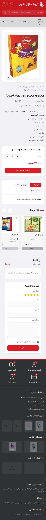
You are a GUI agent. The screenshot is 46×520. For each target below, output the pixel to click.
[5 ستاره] (25, 295)
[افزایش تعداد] (17, 157)
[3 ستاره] (31, 295)
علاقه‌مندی (24, 106)
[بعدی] (4, 210)
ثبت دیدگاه (23, 348)
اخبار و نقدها (22, 22)
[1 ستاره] (37, 295)
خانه (42, 87)
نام (38, 299)
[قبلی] (10, 210)
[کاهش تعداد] (7, 157)
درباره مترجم (35, 190)
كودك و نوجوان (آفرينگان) (26, 87)
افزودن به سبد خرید (23, 170)
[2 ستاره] (34, 295)
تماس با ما (5, 22)
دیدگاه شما (35, 320)
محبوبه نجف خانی (33, 119)
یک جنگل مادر (39, 235)
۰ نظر (16, 101)
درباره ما (13, 22)
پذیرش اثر (31, 22)
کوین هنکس (34, 115)
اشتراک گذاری (37, 106)
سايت (37, 87)
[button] (23, 56)
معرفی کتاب (35, 185)
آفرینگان (32, 137)
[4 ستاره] (28, 295)
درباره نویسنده (22, 185)
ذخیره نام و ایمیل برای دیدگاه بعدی (26, 342)
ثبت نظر (7, 264)
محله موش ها (9, 111)
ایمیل (37, 310)
